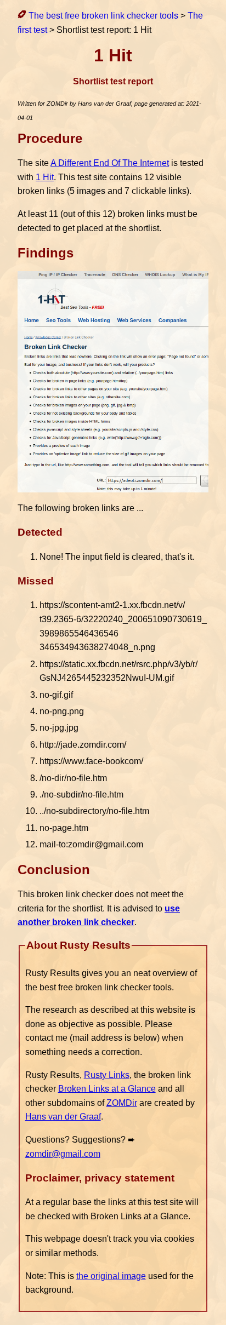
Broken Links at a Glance (107, 1088)
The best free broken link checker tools (102, 15)
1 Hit (45, 177)
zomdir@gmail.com (62, 1153)
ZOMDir (121, 1103)
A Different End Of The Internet (109, 163)
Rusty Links (106, 1075)
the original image (111, 1276)
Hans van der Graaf (63, 1116)
